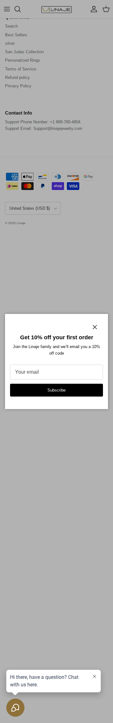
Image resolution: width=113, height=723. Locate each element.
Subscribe (56, 390)
